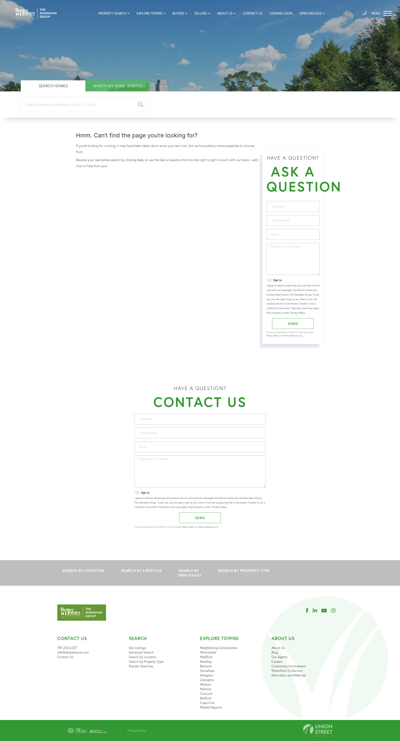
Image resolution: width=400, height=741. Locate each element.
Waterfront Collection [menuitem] (286, 670)
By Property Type (244, 570)
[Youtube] (326, 610)
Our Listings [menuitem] (137, 647)
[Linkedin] (317, 610)
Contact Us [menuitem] (252, 13)
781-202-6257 (67, 647)
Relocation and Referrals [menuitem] (288, 675)
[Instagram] (335, 610)
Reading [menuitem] (205, 661)
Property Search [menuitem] (112, 13)
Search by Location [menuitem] (142, 657)
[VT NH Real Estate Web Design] (317, 730)
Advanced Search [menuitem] (141, 652)
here (140, 160)
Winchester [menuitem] (208, 652)
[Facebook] (309, 610)
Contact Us (65, 657)
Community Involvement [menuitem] (288, 666)
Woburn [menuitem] (205, 684)
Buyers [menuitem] (178, 13)
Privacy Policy (297, 312)
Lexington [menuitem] (207, 680)
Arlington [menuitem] (206, 675)
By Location (83, 570)
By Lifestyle (141, 570)
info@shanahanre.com (73, 652)
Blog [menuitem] (274, 652)
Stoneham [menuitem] (207, 670)
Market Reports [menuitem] (211, 707)
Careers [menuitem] (276, 661)
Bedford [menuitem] (205, 698)
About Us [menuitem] (225, 13)
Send (293, 323)
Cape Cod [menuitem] (207, 702)
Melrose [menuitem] (205, 689)
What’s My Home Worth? (117, 86)
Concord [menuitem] (206, 693)
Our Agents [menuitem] (279, 657)
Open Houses (189, 575)
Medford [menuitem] (206, 657)
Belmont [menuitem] (206, 666)
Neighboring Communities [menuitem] (218, 647)
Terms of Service (290, 335)
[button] (141, 104)
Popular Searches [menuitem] (141, 666)
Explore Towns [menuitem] (149, 13)
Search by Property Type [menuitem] (146, 661)
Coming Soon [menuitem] (281, 13)
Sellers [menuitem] (200, 13)
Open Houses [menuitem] (310, 13)
